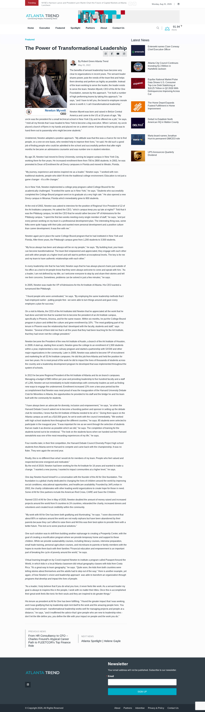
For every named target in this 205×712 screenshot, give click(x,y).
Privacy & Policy (156, 708)
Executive (44, 28)
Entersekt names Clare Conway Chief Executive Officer (163, 48)
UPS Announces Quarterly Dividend (161, 153)
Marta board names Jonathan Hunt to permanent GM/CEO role (164, 137)
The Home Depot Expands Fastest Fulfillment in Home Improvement (161, 106)
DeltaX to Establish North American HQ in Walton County (163, 120)
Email (111, 676)
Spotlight (75, 28)
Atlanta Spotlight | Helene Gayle (101, 641)
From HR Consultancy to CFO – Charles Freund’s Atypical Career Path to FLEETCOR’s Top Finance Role (49, 640)
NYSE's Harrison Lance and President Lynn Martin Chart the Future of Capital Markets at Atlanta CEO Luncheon (86, 4)
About (103, 28)
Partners (90, 28)
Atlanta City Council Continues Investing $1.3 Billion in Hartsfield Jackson (163, 66)
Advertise (140, 708)
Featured (60, 28)
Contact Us (118, 28)
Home (31, 28)
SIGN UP (142, 691)
